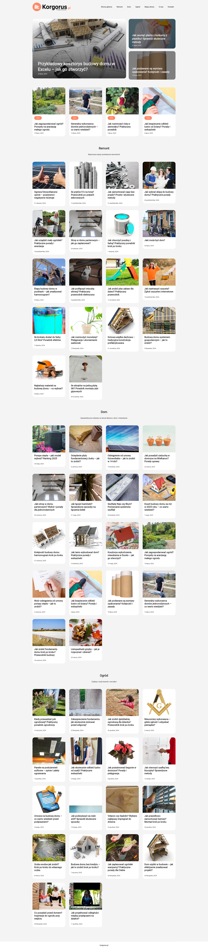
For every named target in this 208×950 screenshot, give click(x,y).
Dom (38, 118)
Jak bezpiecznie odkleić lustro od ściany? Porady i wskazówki (157, 127)
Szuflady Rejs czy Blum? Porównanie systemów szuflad (120, 507)
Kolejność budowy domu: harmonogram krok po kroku (48, 554)
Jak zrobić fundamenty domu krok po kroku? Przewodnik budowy (45, 652)
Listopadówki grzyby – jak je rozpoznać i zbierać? (85, 650)
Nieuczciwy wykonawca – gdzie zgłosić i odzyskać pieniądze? (157, 722)
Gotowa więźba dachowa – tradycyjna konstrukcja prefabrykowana (121, 340)
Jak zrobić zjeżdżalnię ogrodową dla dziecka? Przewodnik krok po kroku (121, 722)
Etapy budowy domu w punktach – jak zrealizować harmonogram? (48, 291)
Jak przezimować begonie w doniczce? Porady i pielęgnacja (122, 770)
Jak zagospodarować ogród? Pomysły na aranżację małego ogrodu (48, 127)
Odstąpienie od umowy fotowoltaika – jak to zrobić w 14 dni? (121, 458)
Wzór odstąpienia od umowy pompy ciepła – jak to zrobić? (48, 603)
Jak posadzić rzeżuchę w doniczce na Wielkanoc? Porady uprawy (157, 458)
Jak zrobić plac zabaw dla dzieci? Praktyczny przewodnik (120, 291)
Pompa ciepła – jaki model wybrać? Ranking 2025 (47, 457)
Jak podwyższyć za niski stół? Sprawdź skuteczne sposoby (83, 819)
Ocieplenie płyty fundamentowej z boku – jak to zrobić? (85, 458)
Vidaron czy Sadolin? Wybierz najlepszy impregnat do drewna (122, 819)
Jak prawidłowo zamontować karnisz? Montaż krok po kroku (155, 819)
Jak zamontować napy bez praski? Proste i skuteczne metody (121, 195)
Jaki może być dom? (154, 240)
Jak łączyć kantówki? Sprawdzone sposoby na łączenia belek (83, 507)
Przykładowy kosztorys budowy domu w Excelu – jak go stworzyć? (76, 66)
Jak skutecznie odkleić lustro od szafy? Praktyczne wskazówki (85, 770)
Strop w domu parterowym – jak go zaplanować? (85, 241)
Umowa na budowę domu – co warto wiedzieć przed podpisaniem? (48, 819)
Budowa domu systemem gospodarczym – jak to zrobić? (157, 340)
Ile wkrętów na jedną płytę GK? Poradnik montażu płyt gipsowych (84, 388)
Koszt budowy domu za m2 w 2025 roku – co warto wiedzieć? (158, 507)
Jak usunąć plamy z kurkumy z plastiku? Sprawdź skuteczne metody (149, 38)
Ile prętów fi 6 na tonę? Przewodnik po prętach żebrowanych (82, 195)
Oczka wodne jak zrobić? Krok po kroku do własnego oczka (48, 867)
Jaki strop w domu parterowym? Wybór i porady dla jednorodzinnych (48, 507)
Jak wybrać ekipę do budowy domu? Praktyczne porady (159, 193)
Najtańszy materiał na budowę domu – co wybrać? (48, 387)
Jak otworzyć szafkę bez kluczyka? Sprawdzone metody (156, 770)
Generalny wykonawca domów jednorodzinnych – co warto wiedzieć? (84, 127)
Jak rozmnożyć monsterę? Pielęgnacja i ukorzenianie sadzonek (84, 340)
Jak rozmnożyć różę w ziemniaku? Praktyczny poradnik (119, 127)
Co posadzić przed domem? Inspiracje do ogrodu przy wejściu (48, 916)
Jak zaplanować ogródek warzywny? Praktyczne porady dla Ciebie (120, 867)
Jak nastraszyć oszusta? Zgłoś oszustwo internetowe (158, 290)
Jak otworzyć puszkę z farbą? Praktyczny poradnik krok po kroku (121, 243)
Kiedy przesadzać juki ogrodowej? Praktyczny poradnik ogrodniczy (46, 722)
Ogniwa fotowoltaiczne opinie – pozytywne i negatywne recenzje (45, 195)
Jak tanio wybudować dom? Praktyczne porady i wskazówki (85, 555)
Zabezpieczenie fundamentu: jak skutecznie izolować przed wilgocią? (85, 722)
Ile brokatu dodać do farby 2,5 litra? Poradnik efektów (47, 338)
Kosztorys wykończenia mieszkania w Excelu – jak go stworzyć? (121, 555)
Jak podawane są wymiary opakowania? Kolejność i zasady (150, 70)
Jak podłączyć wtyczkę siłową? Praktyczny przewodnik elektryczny (83, 291)
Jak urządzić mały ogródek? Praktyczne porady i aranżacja (48, 243)
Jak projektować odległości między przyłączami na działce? (85, 916)
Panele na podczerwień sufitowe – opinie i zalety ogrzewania (46, 770)
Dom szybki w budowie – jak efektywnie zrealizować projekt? (158, 867)
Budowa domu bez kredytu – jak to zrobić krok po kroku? (85, 866)
